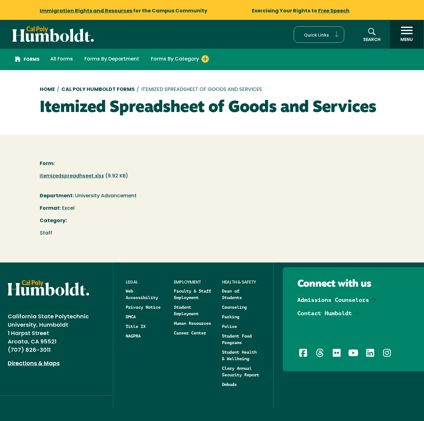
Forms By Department (111, 59)
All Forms (61, 59)
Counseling (234, 307)
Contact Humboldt (324, 313)
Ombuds (229, 384)
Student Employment (186, 310)
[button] (319, 34)
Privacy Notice (143, 307)
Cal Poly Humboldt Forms (98, 89)
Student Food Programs (237, 339)
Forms (31, 59)
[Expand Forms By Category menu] (205, 59)
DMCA (131, 316)
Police (229, 326)
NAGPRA (133, 336)
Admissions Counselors (333, 300)
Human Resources (192, 323)
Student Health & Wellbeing (239, 355)
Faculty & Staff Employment (192, 294)
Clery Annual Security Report (240, 371)
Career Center (190, 332)
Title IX (136, 326)
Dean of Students (232, 294)
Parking (230, 316)
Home (47, 89)
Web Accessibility (142, 294)
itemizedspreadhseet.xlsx (72, 176)
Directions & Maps (34, 364)
